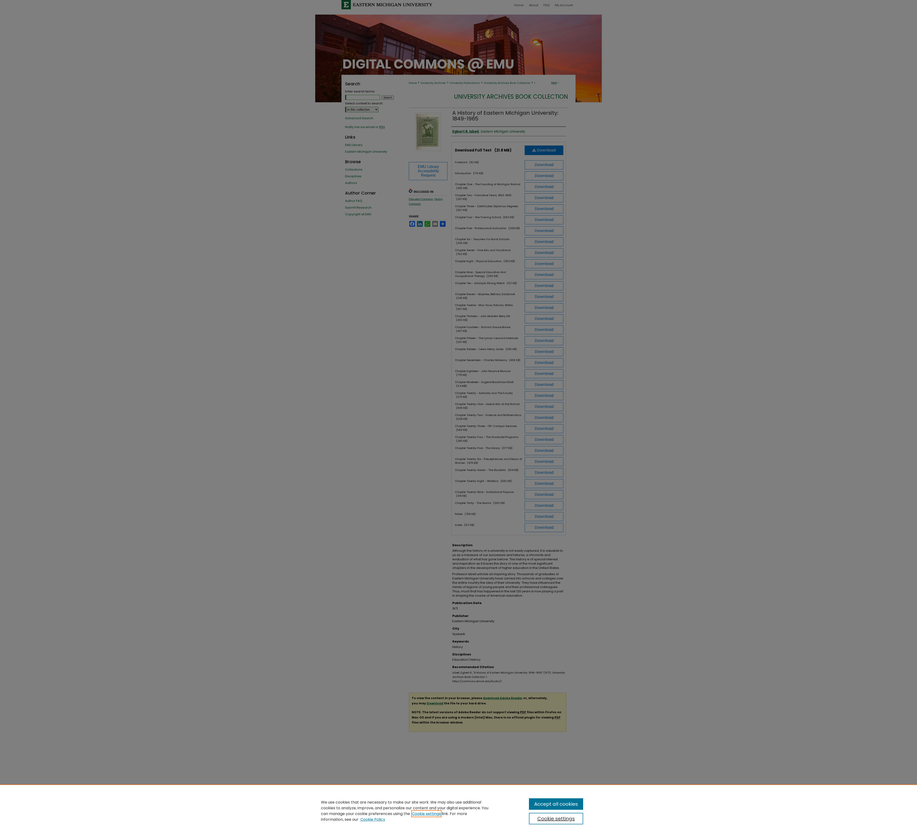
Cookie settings (426, 813)
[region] (458, 810)
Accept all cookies (556, 804)
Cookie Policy (372, 819)
